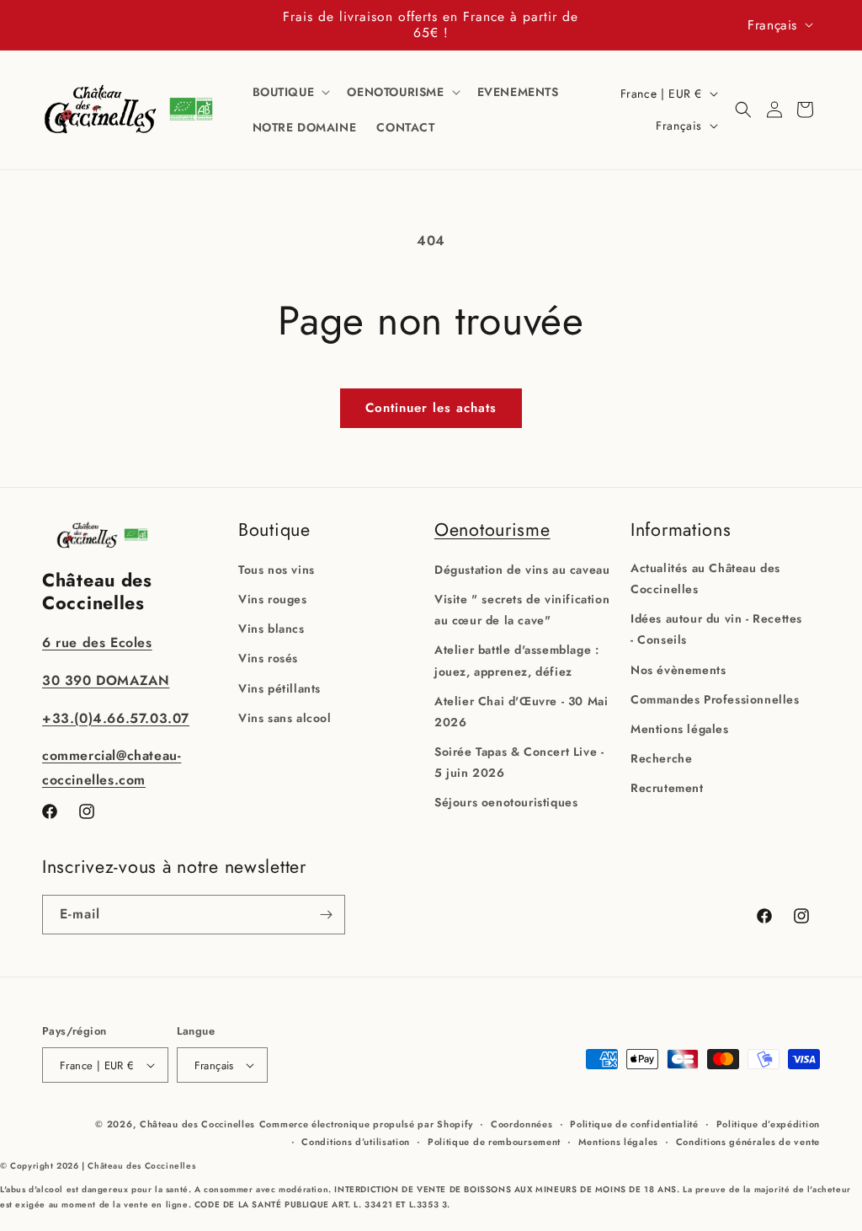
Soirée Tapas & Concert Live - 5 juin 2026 (519, 762)
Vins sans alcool (285, 717)
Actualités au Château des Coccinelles (705, 578)
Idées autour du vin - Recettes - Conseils (716, 629)
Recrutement (667, 787)
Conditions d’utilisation (355, 1141)
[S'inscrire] (325, 914)
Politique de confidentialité (634, 1124)
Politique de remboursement (494, 1141)
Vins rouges (272, 599)
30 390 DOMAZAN (105, 680)
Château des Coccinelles (197, 1124)
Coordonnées (522, 1124)
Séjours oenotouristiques (505, 802)
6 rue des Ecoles (97, 642)
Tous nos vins (276, 569)
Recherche (661, 758)
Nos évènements (678, 669)
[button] (290, 92)
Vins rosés (268, 658)
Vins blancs (271, 628)
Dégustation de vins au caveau (521, 569)
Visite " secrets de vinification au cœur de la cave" (521, 610)
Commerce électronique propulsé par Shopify (366, 1124)
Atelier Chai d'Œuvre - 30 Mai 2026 (521, 712)
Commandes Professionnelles (715, 699)
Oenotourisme (492, 529)
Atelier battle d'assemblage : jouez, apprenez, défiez (516, 660)
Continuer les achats (431, 408)
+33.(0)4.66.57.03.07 (115, 718)
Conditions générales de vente (748, 1141)
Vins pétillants (279, 688)
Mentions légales (680, 728)
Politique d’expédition (768, 1124)
